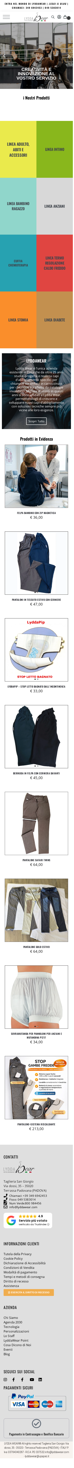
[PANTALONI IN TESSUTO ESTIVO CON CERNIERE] (36, 563)
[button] (65, 17)
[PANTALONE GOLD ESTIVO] (36, 910)
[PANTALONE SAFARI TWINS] (36, 823)
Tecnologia (11, 1327)
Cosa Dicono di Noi (17, 1345)
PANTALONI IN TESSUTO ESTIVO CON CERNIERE (36, 600)
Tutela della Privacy (17, 1254)
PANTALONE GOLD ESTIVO (36, 947)
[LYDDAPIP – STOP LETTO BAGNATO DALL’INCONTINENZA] (36, 650)
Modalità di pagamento (20, 1272)
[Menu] (8, 17)
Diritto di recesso (16, 1281)
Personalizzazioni (16, 1331)
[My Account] (59, 17)
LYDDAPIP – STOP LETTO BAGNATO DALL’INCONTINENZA (36, 686)
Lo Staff (9, 1336)
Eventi (8, 1349)
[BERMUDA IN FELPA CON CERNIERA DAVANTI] (36, 736)
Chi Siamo (11, 1318)
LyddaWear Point (16, 1340)
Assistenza (11, 1286)
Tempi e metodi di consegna (24, 1277)
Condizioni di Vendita (19, 1268)
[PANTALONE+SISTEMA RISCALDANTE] (36, 1087)
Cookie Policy (13, 1258)
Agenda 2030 (13, 1322)
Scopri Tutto (36, 421)
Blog (7, 1354)
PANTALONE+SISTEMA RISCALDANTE (36, 1124)
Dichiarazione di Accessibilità (25, 1263)
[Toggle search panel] (53, 17)
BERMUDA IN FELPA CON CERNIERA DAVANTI (36, 773)
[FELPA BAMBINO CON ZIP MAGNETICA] (36, 476)
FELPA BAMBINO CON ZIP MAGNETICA (36, 513)
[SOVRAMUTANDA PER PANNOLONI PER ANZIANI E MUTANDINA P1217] (36, 997)
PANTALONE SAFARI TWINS (36, 860)
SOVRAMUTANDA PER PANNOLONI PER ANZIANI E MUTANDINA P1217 (36, 1035)
